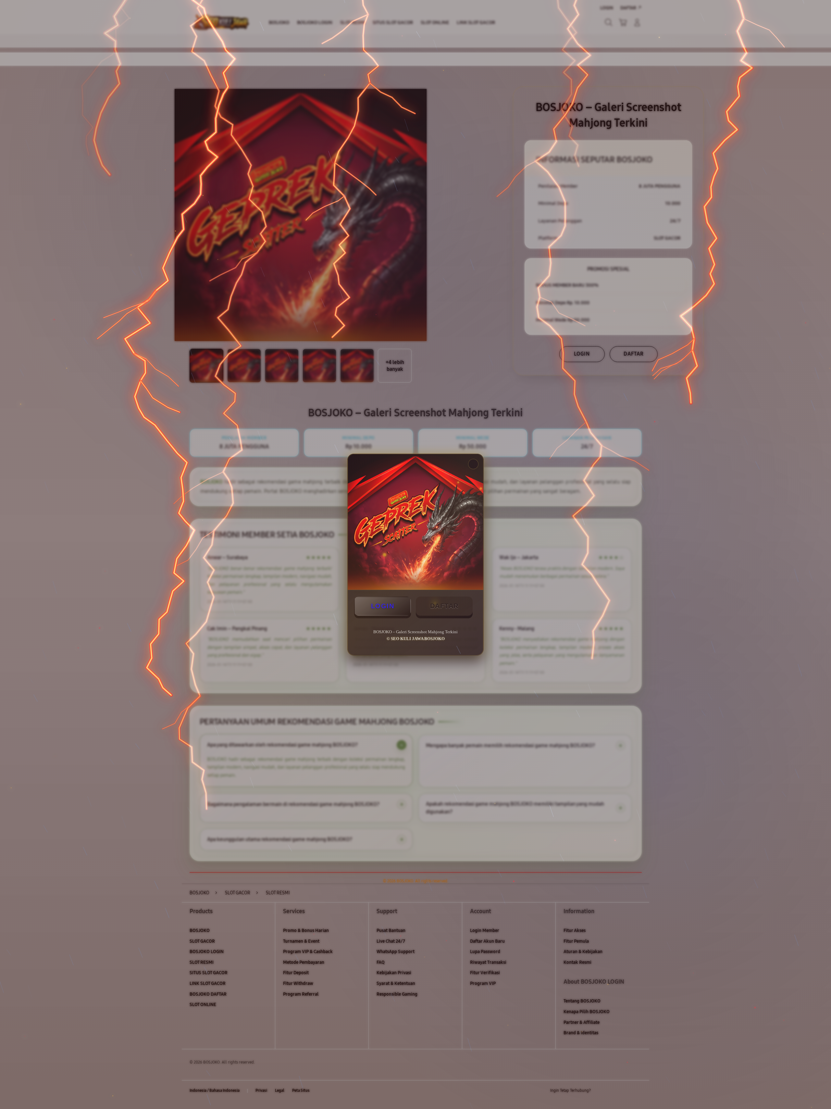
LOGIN (382, 606)
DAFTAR (444, 606)
